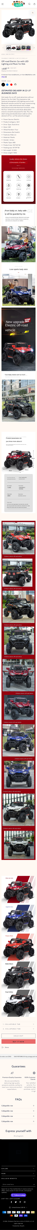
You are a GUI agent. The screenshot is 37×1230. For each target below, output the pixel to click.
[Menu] (2, 4)
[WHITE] (15, 84)
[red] (11, 84)
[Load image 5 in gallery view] (28, 48)
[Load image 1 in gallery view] (9, 48)
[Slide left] (3, 48)
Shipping (3, 71)
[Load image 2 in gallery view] (13, 48)
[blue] (7, 84)
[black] (3, 84)
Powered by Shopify (18, 1226)
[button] (29, 4)
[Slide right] (34, 48)
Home (3, 54)
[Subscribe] (34, 1184)
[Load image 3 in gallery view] (18, 48)
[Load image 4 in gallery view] (23, 48)
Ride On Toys (10, 54)
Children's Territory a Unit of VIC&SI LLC (14, 58)
